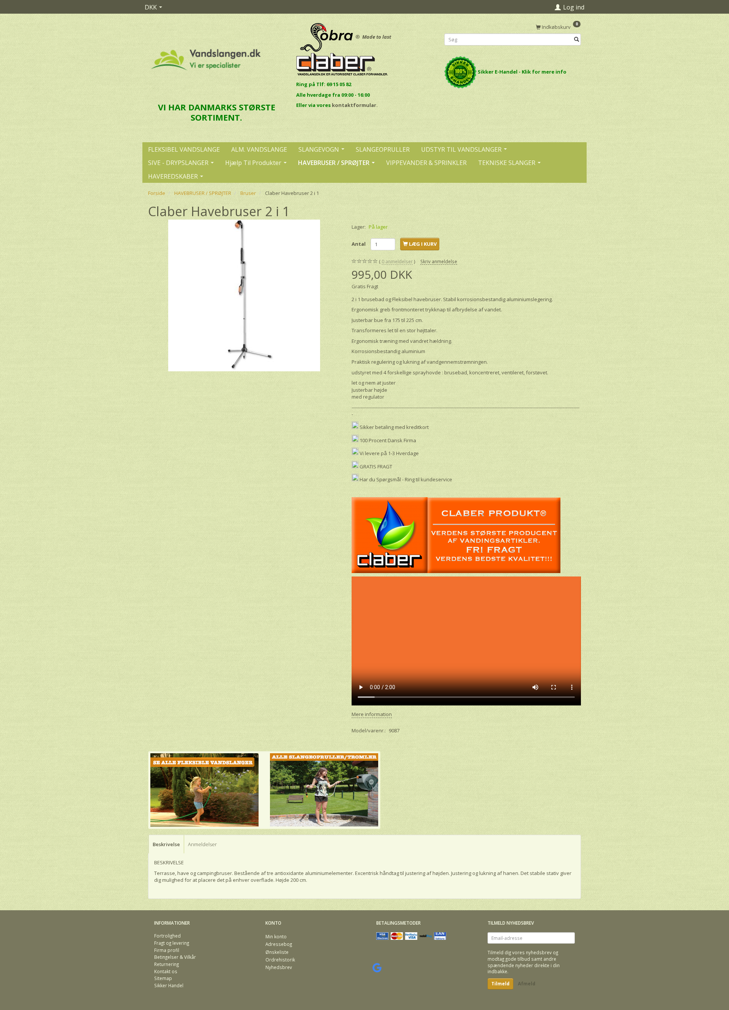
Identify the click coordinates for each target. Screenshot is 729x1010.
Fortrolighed (167, 936)
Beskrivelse (166, 844)
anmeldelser (397, 261)
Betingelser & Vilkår (175, 957)
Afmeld (526, 983)
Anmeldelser (202, 844)
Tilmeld (500, 983)
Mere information (372, 714)
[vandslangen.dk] (206, 56)
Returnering (166, 964)
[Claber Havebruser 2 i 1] (244, 295)
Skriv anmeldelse (438, 261)
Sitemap (163, 978)
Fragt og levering (171, 943)
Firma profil (166, 950)
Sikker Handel (168, 985)
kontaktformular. (355, 105)
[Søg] (576, 39)
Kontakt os (165, 971)
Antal (359, 243)
